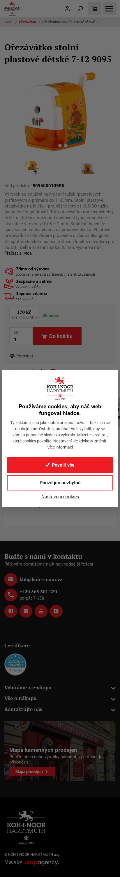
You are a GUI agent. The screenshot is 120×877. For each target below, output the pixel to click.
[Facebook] (10, 611)
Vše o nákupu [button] (20, 698)
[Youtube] (41, 611)
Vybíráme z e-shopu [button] (28, 687)
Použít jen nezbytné (60, 483)
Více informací (60, 447)
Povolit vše (63, 465)
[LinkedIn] (26, 611)
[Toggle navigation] (80, 8)
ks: (16, 332)
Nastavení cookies (60, 496)
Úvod (8, 22)
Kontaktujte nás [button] (23, 709)
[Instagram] (56, 611)
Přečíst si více (18, 253)
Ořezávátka (28, 22)
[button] (54, 146)
